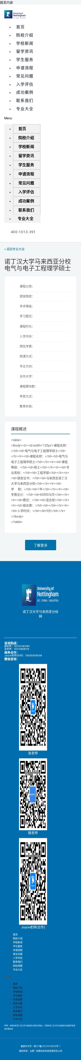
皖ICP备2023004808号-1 (47, 1046)
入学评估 (24, 84)
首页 (20, 27)
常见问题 (24, 76)
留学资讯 (24, 51)
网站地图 (17, 1015)
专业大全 (24, 109)
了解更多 (41, 545)
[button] (22, 118)
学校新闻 (24, 43)
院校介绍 (24, 35)
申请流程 (24, 68)
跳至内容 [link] (6, 3)
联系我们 (24, 100)
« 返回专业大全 (14, 249)
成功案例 (24, 92)
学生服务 (24, 59)
